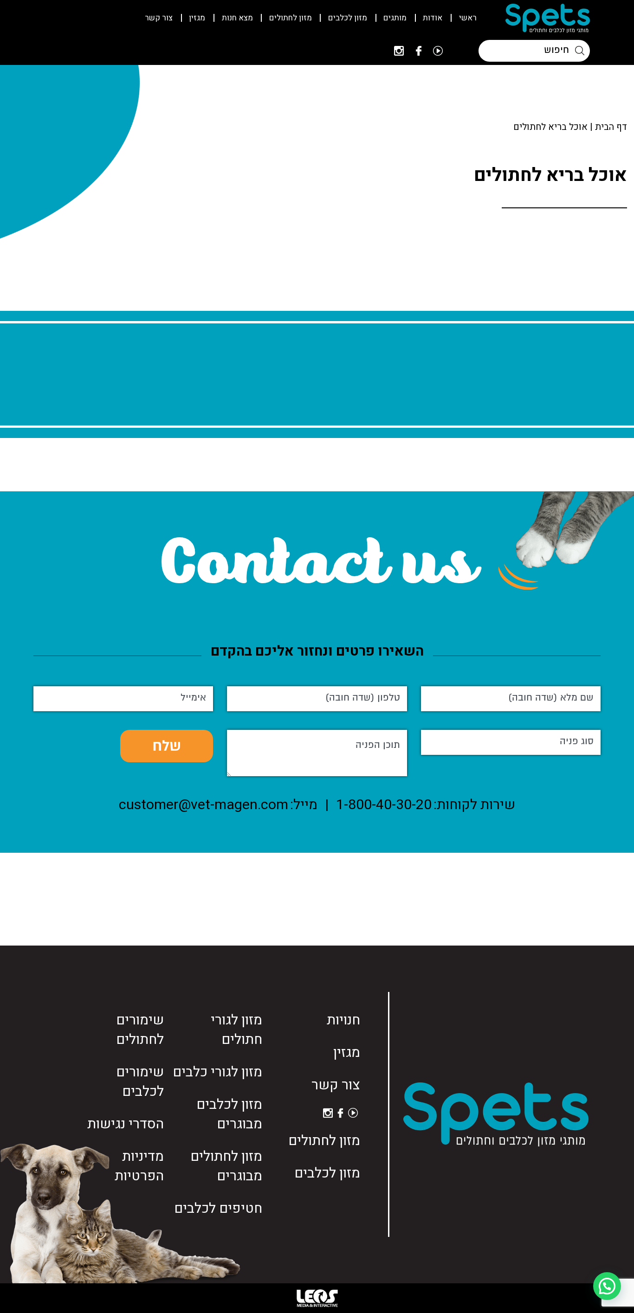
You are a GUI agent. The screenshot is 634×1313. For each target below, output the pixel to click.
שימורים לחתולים (140, 1030)
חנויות (343, 1020)
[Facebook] (418, 51)
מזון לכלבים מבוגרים (229, 1114)
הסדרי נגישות (125, 1124)
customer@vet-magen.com (203, 805)
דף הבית (611, 127)
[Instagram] (399, 51)
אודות (432, 18)
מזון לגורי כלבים (217, 1072)
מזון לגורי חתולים (236, 1030)
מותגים (395, 18)
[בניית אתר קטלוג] (317, 1298)
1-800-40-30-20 (384, 805)
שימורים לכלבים (140, 1082)
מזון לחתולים (290, 18)
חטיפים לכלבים (218, 1208)
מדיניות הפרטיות (139, 1166)
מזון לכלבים (347, 18)
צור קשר (159, 18)
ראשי (468, 18)
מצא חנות (237, 18)
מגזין (197, 18)
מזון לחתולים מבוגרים (226, 1166)
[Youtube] (438, 51)
